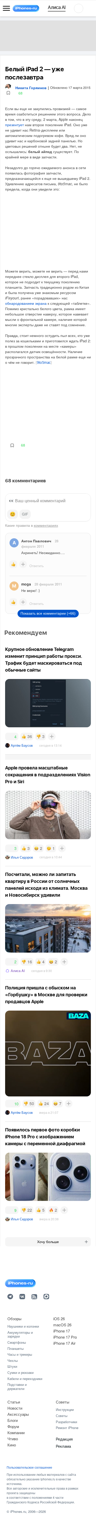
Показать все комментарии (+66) (48, 613)
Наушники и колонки (23, 1326)
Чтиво (12, 1438)
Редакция (64, 1439)
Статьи (13, 1402)
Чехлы (12, 1360)
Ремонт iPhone (67, 1427)
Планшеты (15, 1348)
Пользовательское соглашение (29, 1467)
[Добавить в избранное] (8, 93)
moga (26, 584)
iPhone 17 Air (64, 1343)
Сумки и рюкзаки (20, 1372)
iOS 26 (59, 1318)
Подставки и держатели (17, 1386)
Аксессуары (18, 1414)
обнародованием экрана (26, 303)
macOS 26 (62, 1324)
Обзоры (14, 1318)
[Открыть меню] (6, 8)
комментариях (46, 525)
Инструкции (65, 1409)
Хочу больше (48, 1242)
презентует (14, 124)
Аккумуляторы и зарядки (20, 1334)
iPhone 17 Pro (65, 1337)
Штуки (12, 1366)
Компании (16, 1432)
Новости (14, 1408)
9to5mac (44, 363)
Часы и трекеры (19, 1354)
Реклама (63, 1446)
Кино (11, 1444)
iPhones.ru (18, 1511)
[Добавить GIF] (25, 514)
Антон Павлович (36, 540)
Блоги (12, 1420)
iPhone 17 (61, 1330)
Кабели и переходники (24, 1378)
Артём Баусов (22, 745)
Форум (13, 1426)
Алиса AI (18, 970)
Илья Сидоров (22, 857)
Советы (62, 1402)
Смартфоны (16, 1342)
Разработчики (66, 1421)
